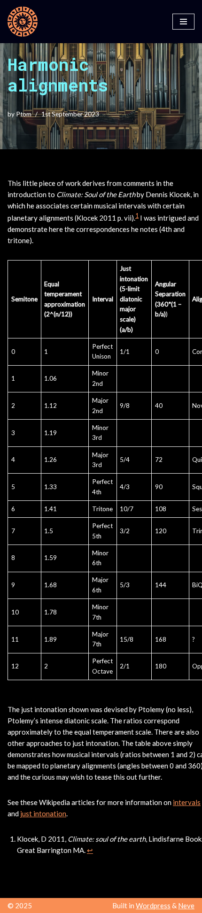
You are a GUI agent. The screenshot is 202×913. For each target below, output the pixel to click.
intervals (187, 802)
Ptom (23, 114)
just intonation (43, 813)
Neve (186, 905)
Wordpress (153, 905)
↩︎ (90, 850)
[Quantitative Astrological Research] (23, 22)
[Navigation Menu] (183, 22)
